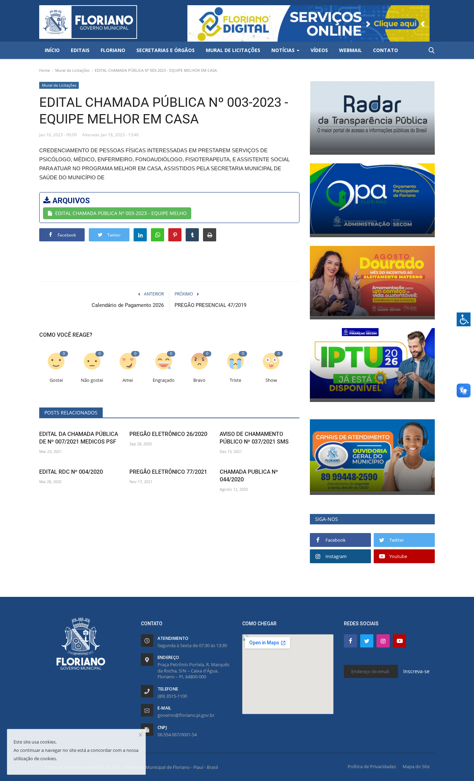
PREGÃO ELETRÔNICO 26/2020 (168, 434)
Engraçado (164, 380)
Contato (385, 50)
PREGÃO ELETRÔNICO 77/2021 (168, 472)
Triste (235, 380)
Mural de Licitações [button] (233, 50)
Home (44, 70)
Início (52, 50)
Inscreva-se (416, 671)
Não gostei (92, 380)
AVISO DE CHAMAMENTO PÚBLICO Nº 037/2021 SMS (254, 438)
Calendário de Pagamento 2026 (128, 305)
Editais (80, 50)
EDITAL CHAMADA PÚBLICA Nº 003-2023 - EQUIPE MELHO (121, 213)
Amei (127, 380)
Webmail (350, 50)
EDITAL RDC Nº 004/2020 (71, 472)
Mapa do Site (416, 766)
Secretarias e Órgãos (165, 50)
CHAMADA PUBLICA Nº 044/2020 (249, 476)
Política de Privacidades (372, 766)
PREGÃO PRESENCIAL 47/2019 (210, 305)
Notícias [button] (283, 50)
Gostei (56, 380)
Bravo (199, 380)
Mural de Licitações (72, 70)
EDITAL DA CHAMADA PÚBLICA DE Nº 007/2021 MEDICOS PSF (78, 438)
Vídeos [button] (319, 50)
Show (271, 380)
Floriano (113, 50)
